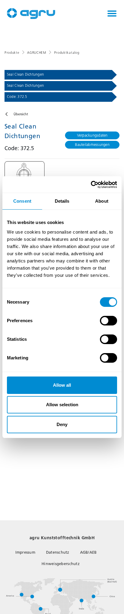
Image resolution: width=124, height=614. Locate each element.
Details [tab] (62, 201)
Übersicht (21, 114)
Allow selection (62, 404)
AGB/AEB (88, 552)
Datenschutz (57, 552)
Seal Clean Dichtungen (25, 74)
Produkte (12, 53)
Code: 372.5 (17, 97)
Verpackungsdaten (92, 135)
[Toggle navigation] (111, 14)
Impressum (25, 552)
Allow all (62, 385)
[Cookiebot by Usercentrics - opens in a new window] (90, 185)
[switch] (108, 320)
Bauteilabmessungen (92, 144)
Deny (62, 424)
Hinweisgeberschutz (60, 563)
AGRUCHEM (36, 53)
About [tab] (101, 201)
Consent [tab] (22, 201)
